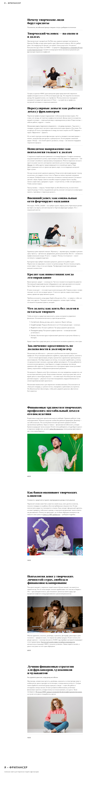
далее (29, 476)
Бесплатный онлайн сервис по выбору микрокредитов (58, 642)
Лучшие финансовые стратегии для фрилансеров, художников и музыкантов (50, 670)
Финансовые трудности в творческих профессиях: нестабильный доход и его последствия (54, 410)
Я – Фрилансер (12, 3)
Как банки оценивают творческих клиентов (52, 494)
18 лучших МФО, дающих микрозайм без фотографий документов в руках (58, 692)
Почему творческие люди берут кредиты (45, 21)
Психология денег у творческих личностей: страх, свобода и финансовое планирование (50, 579)
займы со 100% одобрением (51, 514)
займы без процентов (56, 429)
